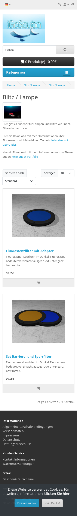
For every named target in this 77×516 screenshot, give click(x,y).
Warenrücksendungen (18, 464)
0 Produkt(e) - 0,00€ (40, 61)
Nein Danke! (52, 503)
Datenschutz (12, 439)
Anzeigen (49, 173)
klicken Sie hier (57, 493)
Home (11, 85)
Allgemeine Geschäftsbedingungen (28, 427)
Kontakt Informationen (19, 459)
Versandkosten (13, 431)
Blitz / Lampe (32, 85)
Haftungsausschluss (17, 444)
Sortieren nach (14, 173)
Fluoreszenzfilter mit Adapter (30, 251)
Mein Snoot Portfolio (25, 157)
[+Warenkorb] (38, 283)
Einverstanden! (26, 503)
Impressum (11, 435)
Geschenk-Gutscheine (18, 479)
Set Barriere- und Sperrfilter (29, 356)
